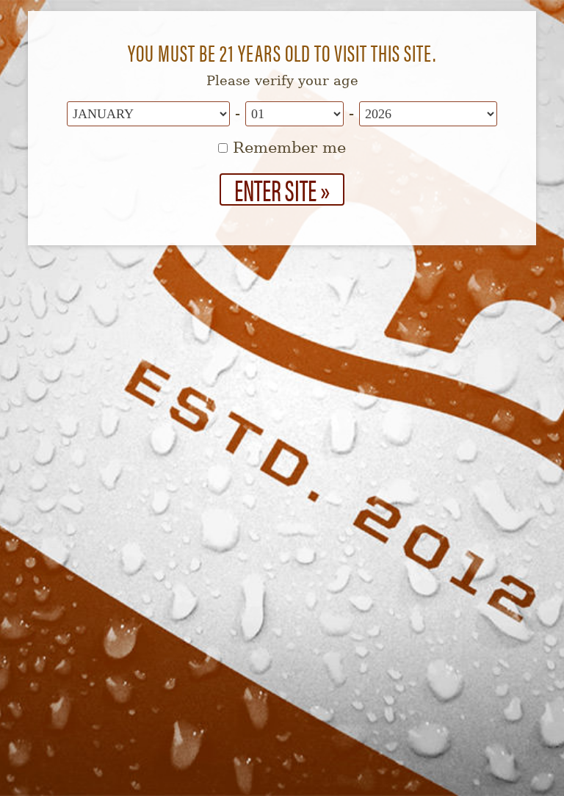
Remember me (287, 147)
